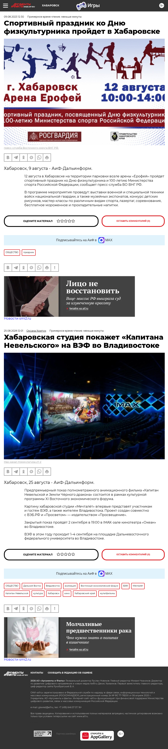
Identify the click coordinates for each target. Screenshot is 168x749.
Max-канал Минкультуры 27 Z (22, 461)
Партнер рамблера (66, 733)
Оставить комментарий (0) (133, 221)
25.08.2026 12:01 (13, 330)
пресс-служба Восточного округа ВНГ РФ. (31, 147)
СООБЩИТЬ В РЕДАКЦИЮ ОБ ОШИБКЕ (70, 672)
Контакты (37, 672)
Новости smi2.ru (17, 318)
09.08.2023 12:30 (14, 16)
